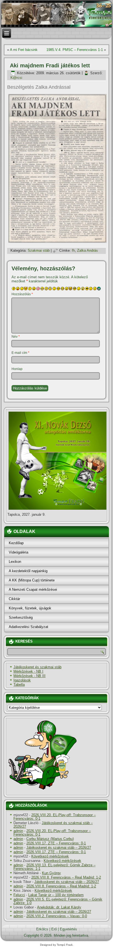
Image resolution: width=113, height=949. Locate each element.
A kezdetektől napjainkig (28, 571)
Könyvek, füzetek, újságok (30, 608)
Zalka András (87, 250)
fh (73, 250)
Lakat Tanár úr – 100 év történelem (56, 895)
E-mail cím (20, 353)
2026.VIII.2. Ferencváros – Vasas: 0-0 (56, 916)
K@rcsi (16, 78)
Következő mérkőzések (50, 856)
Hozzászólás (22, 294)
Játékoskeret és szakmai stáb (37, 667)
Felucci (19, 895)
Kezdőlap (16, 543)
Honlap (17, 369)
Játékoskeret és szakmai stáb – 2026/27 (53, 824)
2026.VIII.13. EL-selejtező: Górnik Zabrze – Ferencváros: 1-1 (54, 867)
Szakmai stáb (39, 250)
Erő (54, 929)
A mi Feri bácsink (24, 50)
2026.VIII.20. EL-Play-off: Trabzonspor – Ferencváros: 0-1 (54, 817)
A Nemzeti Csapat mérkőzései (33, 589)
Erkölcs (42, 929)
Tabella (19, 685)
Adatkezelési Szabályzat (28, 627)
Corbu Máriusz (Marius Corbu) (50, 839)
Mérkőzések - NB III (29, 676)
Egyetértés (68, 929)
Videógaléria (18, 552)
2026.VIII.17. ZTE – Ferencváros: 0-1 (56, 843)
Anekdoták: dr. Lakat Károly (59, 907)
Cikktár (14, 599)
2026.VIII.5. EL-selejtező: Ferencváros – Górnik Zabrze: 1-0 (57, 901)
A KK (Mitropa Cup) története (32, 580)
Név (16, 337)
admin (18, 831)
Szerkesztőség (21, 617)
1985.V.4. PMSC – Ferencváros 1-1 (74, 50)
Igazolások (22, 680)
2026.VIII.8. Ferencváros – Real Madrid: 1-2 (66, 877)
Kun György (51, 873)
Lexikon (15, 562)
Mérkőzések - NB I (28, 671)
